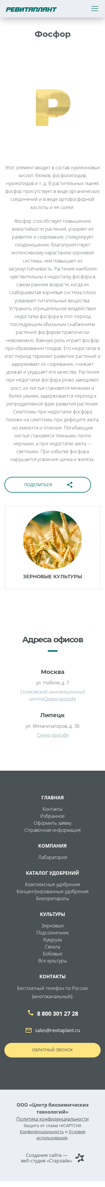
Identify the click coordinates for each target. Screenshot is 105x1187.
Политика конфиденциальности (52, 1119)
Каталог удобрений (52, 873)
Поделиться (48, 484)
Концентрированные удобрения (52, 891)
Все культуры (52, 960)
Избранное (52, 816)
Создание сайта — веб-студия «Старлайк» (46, 1158)
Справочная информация (52, 830)
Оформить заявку (52, 823)
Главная (52, 797)
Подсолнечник (52, 932)
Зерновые (52, 925)
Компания (52, 846)
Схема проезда (60, 699)
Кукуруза (52, 939)
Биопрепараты (52, 898)
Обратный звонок (52, 1050)
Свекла (52, 946)
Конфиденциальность (42, 1131)
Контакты (53, 809)
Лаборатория (52, 857)
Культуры (52, 914)
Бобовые (52, 953)
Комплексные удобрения (52, 884)
